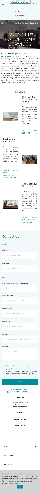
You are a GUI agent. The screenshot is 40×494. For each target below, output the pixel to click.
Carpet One (5, 23)
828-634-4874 (20, 15)
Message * (5, 346)
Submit (20, 382)
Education (8, 464)
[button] (29, 4)
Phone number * (8, 295)
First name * (6, 250)
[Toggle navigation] (3, 4)
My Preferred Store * (9, 334)
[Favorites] (33, 4)
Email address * (7, 308)
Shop (6, 447)
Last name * (6, 263)
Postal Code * (6, 321)
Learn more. (13, 483)
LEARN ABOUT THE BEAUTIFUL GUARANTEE (29, 220)
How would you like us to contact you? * (15, 283)
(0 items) (36, 4)
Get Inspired (9, 455)
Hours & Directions (20, 406)
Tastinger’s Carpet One (13, 56)
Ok (20, 487)
